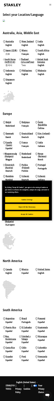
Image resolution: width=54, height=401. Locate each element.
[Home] (12, 5)
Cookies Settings (27, 200)
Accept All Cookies (27, 214)
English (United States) (26, 382)
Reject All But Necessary (27, 207)
